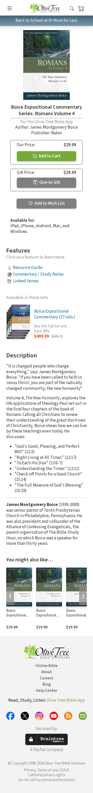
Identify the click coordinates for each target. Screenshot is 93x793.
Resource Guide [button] (28, 268)
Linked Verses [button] (26, 281)
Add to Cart (49, 156)
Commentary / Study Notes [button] (38, 274)
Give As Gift (49, 182)
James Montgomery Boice (54, 127)
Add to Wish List (49, 203)
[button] (71, 8)
